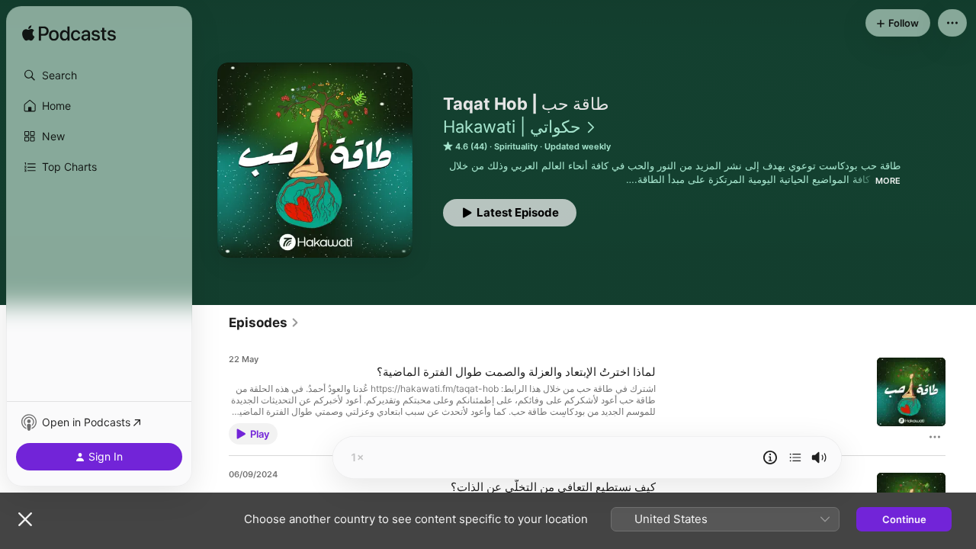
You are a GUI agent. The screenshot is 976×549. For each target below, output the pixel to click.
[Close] (25, 519)
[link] (264, 322)
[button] (99, 75)
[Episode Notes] (770, 457)
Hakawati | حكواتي (512, 126)
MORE (888, 180)
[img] (69, 34)
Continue (904, 519)
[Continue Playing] (795, 457)
